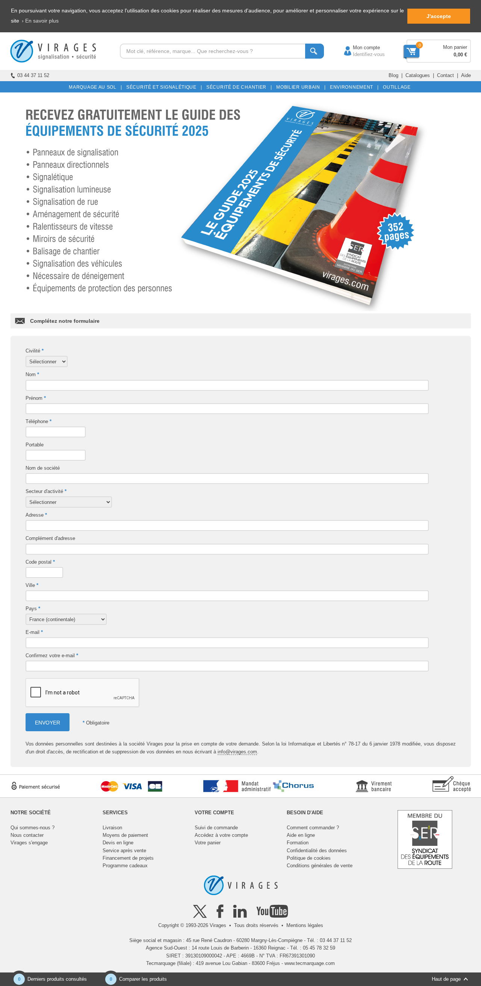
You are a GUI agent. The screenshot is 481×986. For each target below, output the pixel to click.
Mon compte (359, 47)
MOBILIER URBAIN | (300, 87)
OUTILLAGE (395, 87)
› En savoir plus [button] (40, 21)
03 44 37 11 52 (33, 75)
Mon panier (455, 47)
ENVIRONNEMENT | (353, 87)
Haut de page (446, 979)
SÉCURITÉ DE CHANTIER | (238, 87)
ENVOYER (47, 723)
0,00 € (460, 54)
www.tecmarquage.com (309, 963)
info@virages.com (237, 752)
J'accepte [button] (439, 16)
